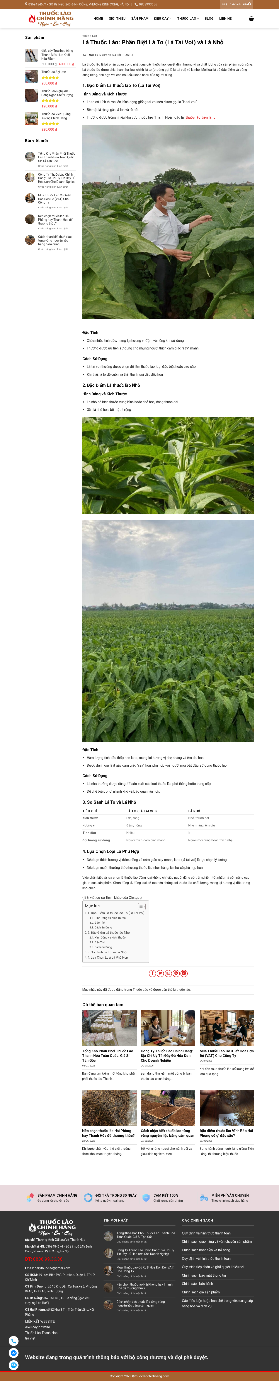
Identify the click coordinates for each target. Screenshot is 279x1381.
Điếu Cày (161, 19)
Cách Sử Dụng (103, 927)
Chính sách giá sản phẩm (201, 1292)
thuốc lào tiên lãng (200, 117)
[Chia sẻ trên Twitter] (160, 973)
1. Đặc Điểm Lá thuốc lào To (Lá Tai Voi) (116, 913)
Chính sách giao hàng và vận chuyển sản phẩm (217, 1241)
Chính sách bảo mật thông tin (204, 1275)
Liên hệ (225, 19)
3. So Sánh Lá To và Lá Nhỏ (107, 952)
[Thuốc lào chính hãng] (56, 18)
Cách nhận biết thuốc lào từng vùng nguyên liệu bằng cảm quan (55, 240)
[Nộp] (250, 4)
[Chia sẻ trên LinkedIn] (184, 973)
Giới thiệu (117, 19)
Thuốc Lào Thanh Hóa (41, 1333)
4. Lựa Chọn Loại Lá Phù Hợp (108, 957)
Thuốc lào (186, 19)
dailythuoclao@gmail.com (52, 1268)
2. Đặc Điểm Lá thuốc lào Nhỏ (109, 933)
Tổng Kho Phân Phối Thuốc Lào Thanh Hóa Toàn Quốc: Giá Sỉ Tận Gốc (56, 157)
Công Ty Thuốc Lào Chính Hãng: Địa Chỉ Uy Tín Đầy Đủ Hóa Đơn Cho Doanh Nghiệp (56, 178)
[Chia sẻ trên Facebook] (152, 973)
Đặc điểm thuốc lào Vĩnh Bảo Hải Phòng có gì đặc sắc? (226, 1133)
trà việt (30, 1338)
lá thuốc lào (181, 990)
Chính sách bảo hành (197, 1284)
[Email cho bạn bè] (168, 973)
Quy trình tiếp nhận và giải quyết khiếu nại (213, 1267)
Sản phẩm (139, 19)
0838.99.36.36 (44, 1259)
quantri (127, 55)
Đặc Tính (100, 922)
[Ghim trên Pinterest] (176, 973)
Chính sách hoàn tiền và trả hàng (206, 1250)
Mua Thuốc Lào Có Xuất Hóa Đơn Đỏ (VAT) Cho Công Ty (54, 198)
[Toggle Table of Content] (140, 906)
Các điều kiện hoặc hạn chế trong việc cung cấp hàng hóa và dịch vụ (217, 1303)
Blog (209, 19)
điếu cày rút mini (37, 1327)
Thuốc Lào (89, 36)
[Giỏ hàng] (251, 18)
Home (98, 19)
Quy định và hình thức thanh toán (206, 1233)
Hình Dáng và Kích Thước (110, 918)
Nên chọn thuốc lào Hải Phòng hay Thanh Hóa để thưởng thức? (55, 219)
